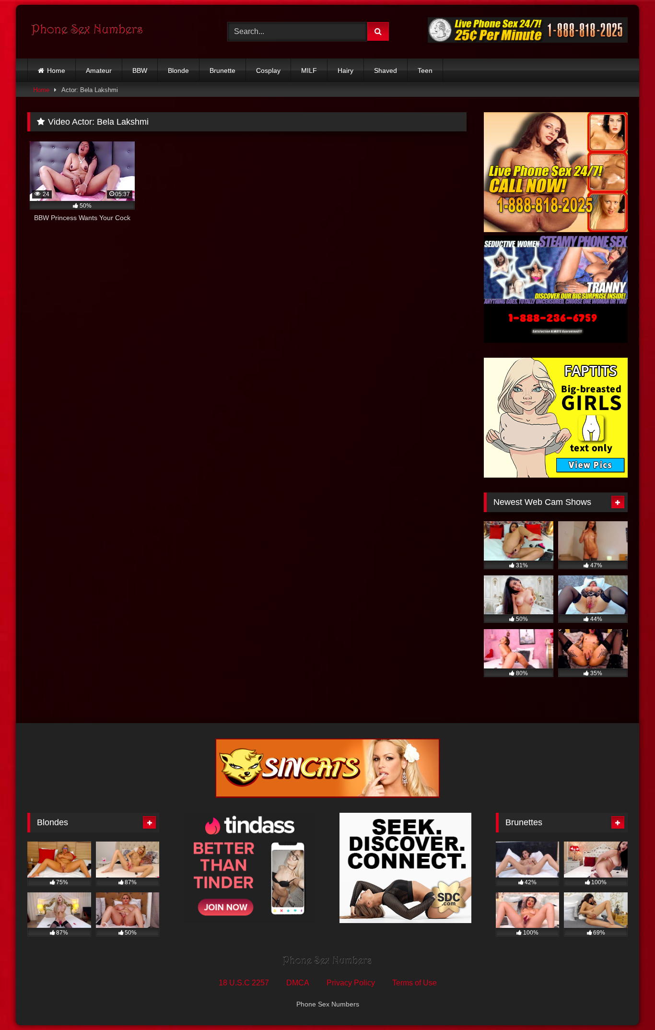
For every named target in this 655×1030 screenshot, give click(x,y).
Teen (425, 70)
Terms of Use (414, 983)
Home (56, 70)
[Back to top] (625, 1001)
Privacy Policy (351, 983)
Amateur (99, 70)
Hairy (345, 70)
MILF (309, 70)
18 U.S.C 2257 (244, 983)
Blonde (178, 70)
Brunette (222, 70)
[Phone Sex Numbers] (87, 31)
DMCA (297, 983)
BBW (139, 70)
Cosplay (268, 70)
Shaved (385, 70)
